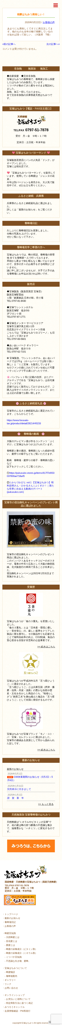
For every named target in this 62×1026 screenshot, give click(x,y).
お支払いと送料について (18, 999)
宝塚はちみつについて (16, 968)
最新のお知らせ (12, 918)
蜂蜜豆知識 (10, 933)
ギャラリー (10, 980)
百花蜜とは (11, 941)
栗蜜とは (10, 945)
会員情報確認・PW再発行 (17, 1011)
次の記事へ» (53, 44)
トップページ (11, 914)
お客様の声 (49, 22)
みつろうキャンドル (15, 1007)
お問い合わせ (11, 988)
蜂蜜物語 (10, 972)
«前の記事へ (9, 44)
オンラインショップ (15, 995)
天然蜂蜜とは (12, 937)
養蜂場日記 (10, 922)
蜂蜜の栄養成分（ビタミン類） (21, 949)
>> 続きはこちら (46, 646)
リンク (8, 984)
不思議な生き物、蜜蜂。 (18, 961)
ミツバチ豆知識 (14, 957)
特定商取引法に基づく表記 (19, 1003)
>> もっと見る (46, 804)
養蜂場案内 (11, 976)
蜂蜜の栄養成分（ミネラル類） (21, 953)
